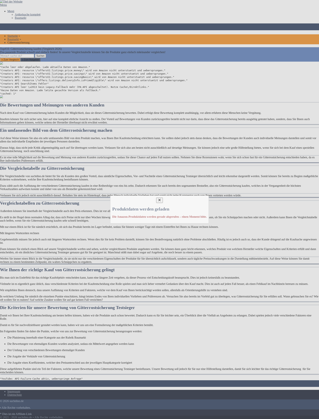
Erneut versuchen (58, 243)
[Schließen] (159, 176)
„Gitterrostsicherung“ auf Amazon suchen (74, 217)
